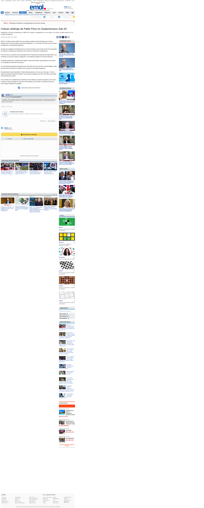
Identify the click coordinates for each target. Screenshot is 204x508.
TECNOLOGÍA (4, 502)
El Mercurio (8, 0)
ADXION (65, 498)
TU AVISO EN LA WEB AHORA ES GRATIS (67, 445)
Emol (3, 0)
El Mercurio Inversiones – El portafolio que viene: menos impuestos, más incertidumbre (7, 208)
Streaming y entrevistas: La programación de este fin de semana (27, 23)
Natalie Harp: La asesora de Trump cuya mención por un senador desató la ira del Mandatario (67, 210)
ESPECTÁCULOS (5, 501)
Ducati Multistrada (70, 438)
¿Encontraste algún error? (30, 87)
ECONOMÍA (4, 498)
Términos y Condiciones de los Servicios (41, 506)
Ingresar (66, 8)
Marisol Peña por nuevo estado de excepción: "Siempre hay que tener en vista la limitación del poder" (66, 117)
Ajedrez (61, 270)
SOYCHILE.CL (56, 502)
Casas (62, 0)
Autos (34, 0)
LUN (54, 500)
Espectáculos (39, 12)
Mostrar (38, 3)
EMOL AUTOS (32, 497)
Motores (20, 14)
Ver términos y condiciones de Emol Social (29, 155)
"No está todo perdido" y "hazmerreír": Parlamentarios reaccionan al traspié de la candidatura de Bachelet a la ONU (66, 388)
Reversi (61, 227)
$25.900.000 (70, 432)
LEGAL (44, 502)
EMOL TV (17, 500)
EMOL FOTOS (18, 501)
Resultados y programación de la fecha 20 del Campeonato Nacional (50, 172)
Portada (7, 14)
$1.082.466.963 (64, 425)
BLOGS (44, 501)
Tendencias (47, 12)
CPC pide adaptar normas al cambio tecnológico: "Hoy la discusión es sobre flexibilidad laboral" (66, 148)
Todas (32, 14)
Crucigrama (62, 257)
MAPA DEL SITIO (32, 502)
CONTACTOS (32, 501)
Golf (17, 14)
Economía (15, 12)
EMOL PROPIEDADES (33, 498)
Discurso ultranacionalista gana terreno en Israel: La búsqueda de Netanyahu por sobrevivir (66, 182)
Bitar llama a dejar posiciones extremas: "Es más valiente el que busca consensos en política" (67, 163)
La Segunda (67, 0)
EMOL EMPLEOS (32, 500)
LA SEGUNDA (55, 501)
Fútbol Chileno (43, 14)
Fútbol (11, 14)
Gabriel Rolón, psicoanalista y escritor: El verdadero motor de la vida (66, 69)
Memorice (61, 242)
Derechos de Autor (19, 506)
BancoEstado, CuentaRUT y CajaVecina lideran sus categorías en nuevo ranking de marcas (50, 208)
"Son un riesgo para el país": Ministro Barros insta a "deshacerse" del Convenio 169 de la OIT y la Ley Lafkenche (66, 351)
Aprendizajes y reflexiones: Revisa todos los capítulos (67, 83)
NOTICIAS (4, 497)
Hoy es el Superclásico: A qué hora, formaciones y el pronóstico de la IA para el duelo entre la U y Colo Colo (66, 327)
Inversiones (28, 0)
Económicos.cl (54, 0)
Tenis (14, 14)
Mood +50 (31, 196)
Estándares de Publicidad (55, 506)
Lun (73, 0)
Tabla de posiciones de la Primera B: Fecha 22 (70, 372)
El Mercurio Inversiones (7, 196)
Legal (18, 0)
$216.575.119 (63, 416)
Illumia (17, 196)
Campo (22, 0)
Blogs (14, 0)
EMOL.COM (45, 498)
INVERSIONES (56, 498)
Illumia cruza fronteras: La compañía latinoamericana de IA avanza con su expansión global (22, 208)
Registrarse (70, 8)
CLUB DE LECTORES (47, 497)
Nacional (7, 12)
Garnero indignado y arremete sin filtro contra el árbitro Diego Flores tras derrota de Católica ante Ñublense (35, 174)
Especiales (36, 14)
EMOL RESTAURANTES (20, 502)
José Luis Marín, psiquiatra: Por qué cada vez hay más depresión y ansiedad (67, 55)
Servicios (61, 12)
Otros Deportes (26, 14)
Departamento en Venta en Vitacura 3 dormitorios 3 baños (70, 422)
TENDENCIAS (18, 497)
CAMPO (54, 497)
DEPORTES (4, 500)
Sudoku (61, 300)
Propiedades (40, 0)
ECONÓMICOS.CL (67, 497)
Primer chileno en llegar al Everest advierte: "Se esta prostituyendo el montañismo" (67, 102)
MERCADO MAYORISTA (66, 502)
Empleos (47, 0)
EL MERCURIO (46, 500)
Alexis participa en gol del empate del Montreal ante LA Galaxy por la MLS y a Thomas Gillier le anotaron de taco (21, 174)
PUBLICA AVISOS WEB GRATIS (67, 406)
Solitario (61, 285)
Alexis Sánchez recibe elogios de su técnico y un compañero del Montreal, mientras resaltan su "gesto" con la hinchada (66, 380)
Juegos (62, 215)
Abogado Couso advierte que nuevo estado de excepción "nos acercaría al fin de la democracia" (66, 132)
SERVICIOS (17, 498)
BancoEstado (47, 196)
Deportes (23, 12)
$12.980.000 (70, 440)
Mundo (30, 12)
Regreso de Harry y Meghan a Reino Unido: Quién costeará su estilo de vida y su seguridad (66, 196)
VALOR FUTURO (67, 500)
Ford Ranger (68, 430)
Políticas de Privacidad (28, 506)
